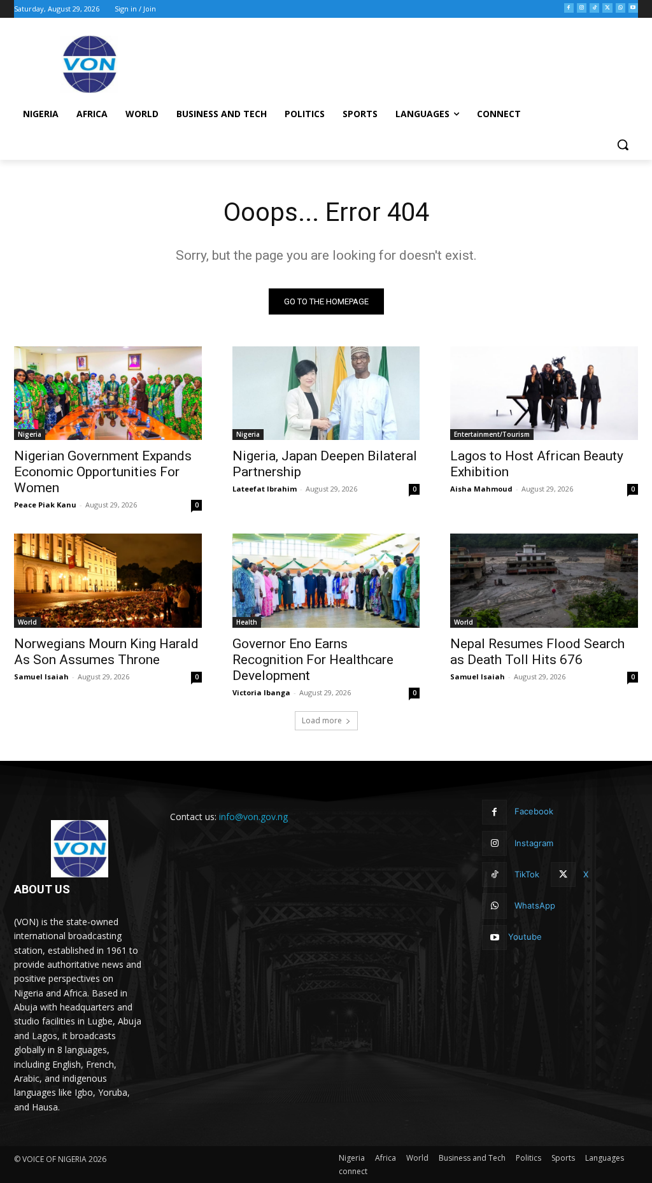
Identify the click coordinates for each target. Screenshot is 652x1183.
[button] (622, 144)
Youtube (525, 937)
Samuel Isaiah (41, 676)
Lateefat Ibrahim (264, 488)
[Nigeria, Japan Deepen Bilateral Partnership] (326, 393)
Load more (322, 720)
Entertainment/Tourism (492, 434)
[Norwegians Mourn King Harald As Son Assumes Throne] (108, 580)
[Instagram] (581, 8)
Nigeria (29, 434)
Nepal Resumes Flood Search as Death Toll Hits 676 (537, 651)
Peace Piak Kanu (45, 504)
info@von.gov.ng (253, 817)
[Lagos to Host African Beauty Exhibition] (544, 393)
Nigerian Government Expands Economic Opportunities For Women (103, 471)
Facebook (533, 811)
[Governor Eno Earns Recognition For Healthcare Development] (326, 580)
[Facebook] (569, 8)
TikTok (526, 874)
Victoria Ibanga (261, 692)
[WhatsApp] (620, 8)
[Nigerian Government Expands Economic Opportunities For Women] (108, 393)
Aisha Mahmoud (481, 488)
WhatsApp (534, 905)
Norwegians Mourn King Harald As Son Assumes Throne (106, 651)
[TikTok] (594, 8)
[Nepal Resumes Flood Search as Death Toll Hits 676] (544, 580)
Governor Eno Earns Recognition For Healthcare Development (312, 659)
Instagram (533, 843)
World (27, 622)
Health (246, 622)
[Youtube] (633, 8)
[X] (607, 8)
